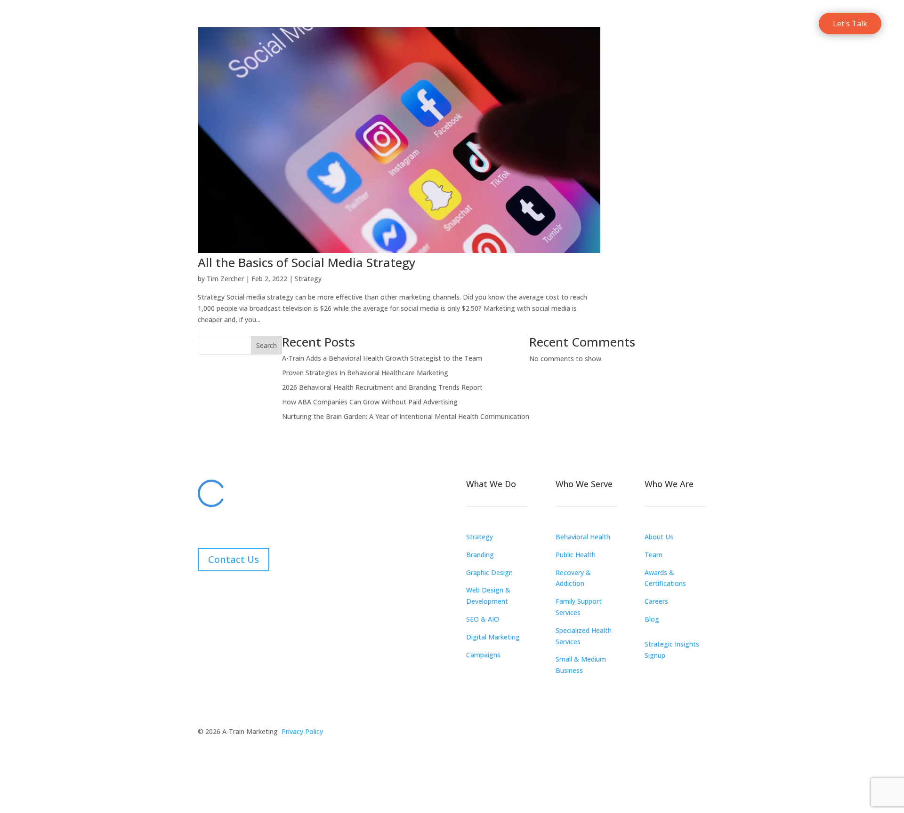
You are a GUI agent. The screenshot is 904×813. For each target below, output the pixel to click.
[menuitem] (533, 23)
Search (266, 345)
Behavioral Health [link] (583, 536)
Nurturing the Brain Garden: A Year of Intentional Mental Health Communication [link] (405, 416)
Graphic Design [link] (489, 572)
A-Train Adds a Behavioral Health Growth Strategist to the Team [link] (382, 358)
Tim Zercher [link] (225, 278)
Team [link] (653, 554)
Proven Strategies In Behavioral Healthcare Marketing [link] (365, 372)
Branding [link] (480, 554)
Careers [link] (656, 601)
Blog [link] (652, 619)
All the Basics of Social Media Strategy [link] (306, 262)
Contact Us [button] (233, 559)
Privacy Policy (302, 731)
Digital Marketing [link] (493, 636)
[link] (64, 23)
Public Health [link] (576, 554)
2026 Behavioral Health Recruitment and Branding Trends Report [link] (382, 387)
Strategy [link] (308, 278)
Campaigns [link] (483, 654)
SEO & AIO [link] (482, 619)
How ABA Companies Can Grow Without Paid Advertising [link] (370, 401)
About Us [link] (659, 536)
